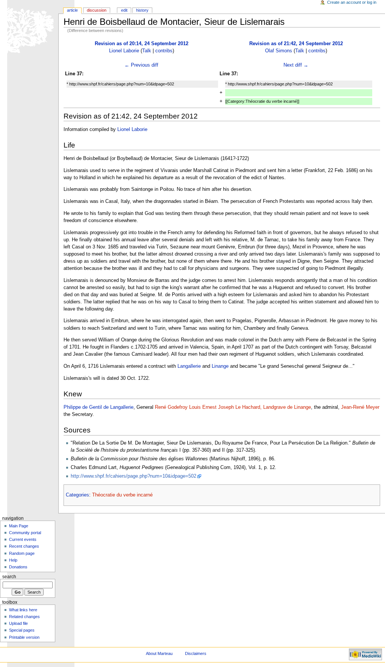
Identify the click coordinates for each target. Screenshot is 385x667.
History (142, 10)
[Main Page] (29, 29)
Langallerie (189, 366)
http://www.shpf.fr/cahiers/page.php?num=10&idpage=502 (133, 476)
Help (13, 560)
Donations (18, 567)
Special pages (22, 630)
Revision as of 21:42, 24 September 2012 (296, 43)
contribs (164, 50)
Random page (22, 553)
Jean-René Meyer (360, 407)
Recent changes (24, 546)
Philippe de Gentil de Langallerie (98, 407)
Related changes (24, 616)
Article (72, 10)
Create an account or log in (351, 2)
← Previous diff (141, 65)
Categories (77, 495)
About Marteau (159, 653)
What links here (23, 610)
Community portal (25, 532)
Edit (124, 10)
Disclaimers (195, 653)
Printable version (24, 637)
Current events (22, 539)
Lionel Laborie (124, 50)
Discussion (96, 10)
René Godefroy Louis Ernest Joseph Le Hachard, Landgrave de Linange (233, 407)
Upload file (18, 623)
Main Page (18, 526)
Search (9, 576)
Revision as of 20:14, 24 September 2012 (141, 43)
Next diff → (295, 65)
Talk (146, 50)
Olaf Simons (278, 50)
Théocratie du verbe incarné (122, 495)
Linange (220, 366)
